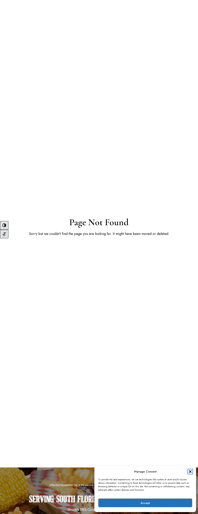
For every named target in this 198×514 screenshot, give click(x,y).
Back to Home (99, 246)
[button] (190, 471)
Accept (145, 503)
